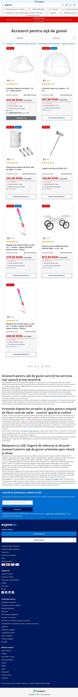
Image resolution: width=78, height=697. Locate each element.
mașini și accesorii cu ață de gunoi (55, 396)
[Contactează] (66, 5)
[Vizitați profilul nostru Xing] (13, 593)
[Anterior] (35, 366)
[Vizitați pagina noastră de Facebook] (6, 593)
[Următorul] (42, 366)
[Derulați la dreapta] (75, 19)
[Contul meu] (70, 5)
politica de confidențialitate (55, 514)
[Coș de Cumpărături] (74, 5)
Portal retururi (39, 540)
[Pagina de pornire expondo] (4, 43)
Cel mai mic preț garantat (16, 108)
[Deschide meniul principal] (2, 5)
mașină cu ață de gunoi (30, 431)
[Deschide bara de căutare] (63, 5)
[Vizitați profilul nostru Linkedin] (9, 593)
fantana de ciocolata (52, 479)
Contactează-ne (39, 534)
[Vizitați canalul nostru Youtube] (3, 593)
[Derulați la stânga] (3, 19)
